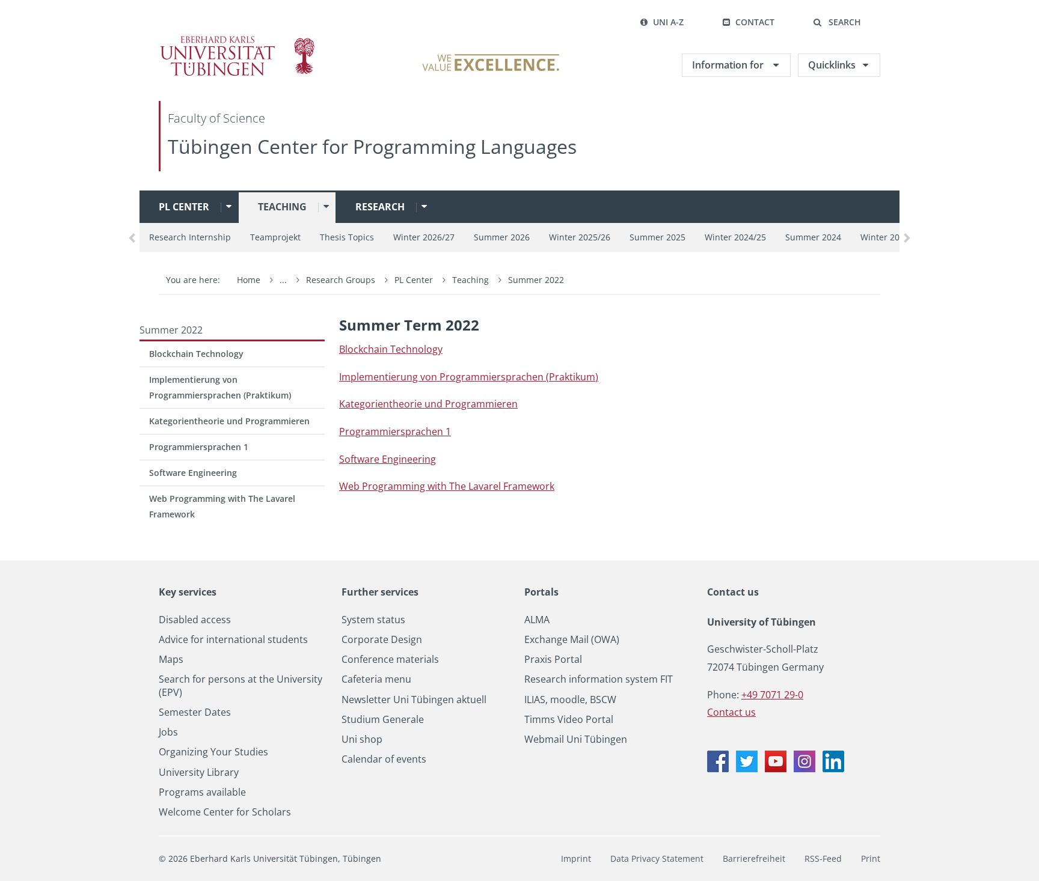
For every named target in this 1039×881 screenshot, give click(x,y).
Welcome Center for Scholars (225, 812)
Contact (754, 22)
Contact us (733, 592)
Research (380, 206)
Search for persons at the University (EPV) (240, 685)
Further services (380, 592)
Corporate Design (382, 639)
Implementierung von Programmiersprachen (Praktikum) (220, 387)
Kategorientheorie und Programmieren (229, 421)
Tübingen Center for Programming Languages (372, 146)
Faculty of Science (216, 118)
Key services (187, 592)
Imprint (576, 858)
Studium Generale (383, 719)
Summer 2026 (502, 237)
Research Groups (340, 279)
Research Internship (190, 237)
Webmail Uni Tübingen (575, 739)
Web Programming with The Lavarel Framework (222, 506)
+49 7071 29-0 (772, 694)
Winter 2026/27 (424, 237)
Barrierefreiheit (754, 858)
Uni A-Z (668, 22)
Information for (729, 65)
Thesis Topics (347, 237)
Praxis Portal (553, 659)
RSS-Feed (823, 858)
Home (248, 279)
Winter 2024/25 (735, 237)
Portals (541, 592)
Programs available (202, 792)
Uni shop (362, 739)
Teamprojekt (275, 237)
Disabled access (195, 620)
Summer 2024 (813, 237)
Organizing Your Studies (213, 752)
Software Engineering (193, 472)
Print (870, 858)
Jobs (168, 732)
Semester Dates (195, 712)
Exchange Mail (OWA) (571, 639)
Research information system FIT (598, 679)
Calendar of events (384, 759)
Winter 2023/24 (891, 237)
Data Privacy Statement (656, 858)
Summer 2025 (657, 237)
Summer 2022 (536, 279)
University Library (199, 772)
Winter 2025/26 (579, 237)
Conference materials (390, 659)
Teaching (282, 206)
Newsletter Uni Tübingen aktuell (414, 700)
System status (373, 620)
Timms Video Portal (568, 719)
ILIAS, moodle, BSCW (570, 700)
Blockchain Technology (196, 353)
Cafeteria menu (376, 679)
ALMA (537, 620)
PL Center (184, 206)
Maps (171, 659)
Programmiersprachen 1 (198, 447)
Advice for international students (233, 639)
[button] (837, 22)
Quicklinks (832, 65)
